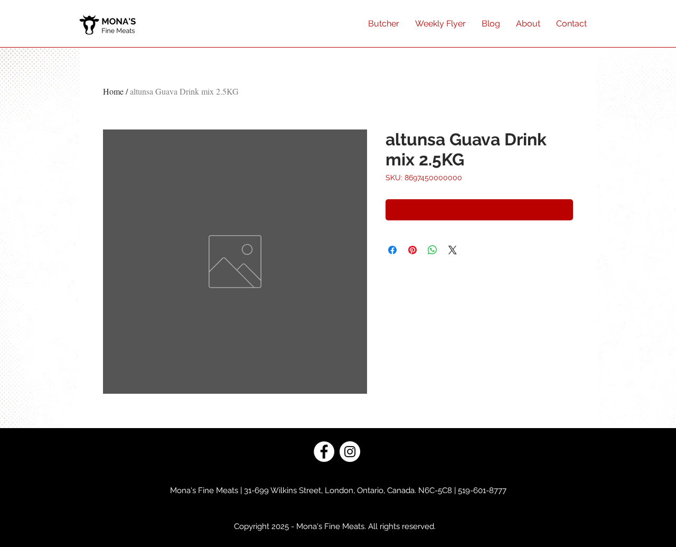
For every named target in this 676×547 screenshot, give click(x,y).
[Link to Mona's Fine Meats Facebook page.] (324, 451)
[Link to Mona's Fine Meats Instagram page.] (350, 451)
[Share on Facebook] (392, 250)
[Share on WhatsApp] (432, 250)
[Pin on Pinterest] (412, 250)
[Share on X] (452, 250)
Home (113, 91)
